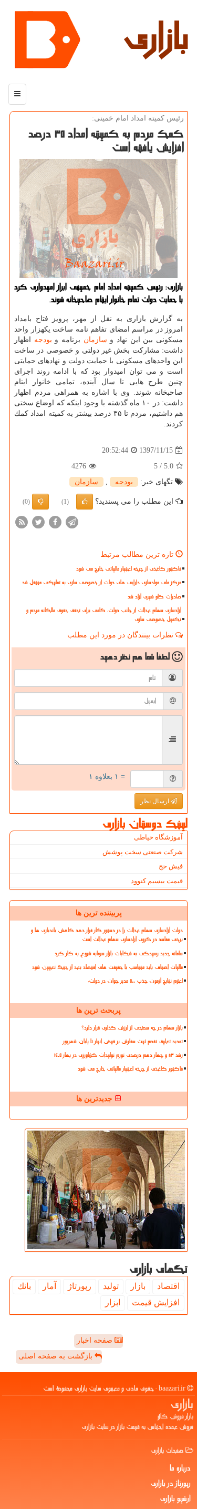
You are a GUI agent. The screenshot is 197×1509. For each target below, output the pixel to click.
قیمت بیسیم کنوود (157, 881)
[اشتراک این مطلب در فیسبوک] (55, 522)
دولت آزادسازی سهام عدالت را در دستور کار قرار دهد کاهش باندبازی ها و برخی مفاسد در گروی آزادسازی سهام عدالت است (107, 935)
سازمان (95, 340)
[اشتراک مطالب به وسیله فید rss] (21, 522)
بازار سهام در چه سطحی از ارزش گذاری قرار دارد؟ (132, 1027)
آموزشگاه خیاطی (158, 837)
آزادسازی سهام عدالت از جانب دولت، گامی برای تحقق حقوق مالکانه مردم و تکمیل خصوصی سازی (103, 615)
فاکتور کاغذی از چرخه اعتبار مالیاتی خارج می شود (128, 568)
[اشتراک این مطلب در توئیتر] (38, 522)
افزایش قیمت (156, 1302)
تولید (111, 1286)
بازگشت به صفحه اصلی (56, 1356)
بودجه (43, 340)
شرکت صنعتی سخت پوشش (142, 852)
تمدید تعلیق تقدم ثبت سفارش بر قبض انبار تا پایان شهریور (123, 1041)
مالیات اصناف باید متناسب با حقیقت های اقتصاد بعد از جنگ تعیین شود (107, 967)
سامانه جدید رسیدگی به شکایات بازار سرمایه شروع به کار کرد (119, 953)
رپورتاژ (79, 1286)
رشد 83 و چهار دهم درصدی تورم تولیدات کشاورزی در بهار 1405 (118, 1055)
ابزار (112, 1302)
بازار (138, 1286)
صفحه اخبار (96, 1340)
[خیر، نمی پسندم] (40, 501)
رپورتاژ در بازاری (170, 1483)
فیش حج (171, 866)
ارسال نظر (155, 801)
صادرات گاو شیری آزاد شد (154, 596)
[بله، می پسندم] (84, 501)
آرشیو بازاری (175, 1498)
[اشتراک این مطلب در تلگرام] (72, 522)
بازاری (156, 37)
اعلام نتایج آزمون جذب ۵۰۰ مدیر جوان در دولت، (135, 980)
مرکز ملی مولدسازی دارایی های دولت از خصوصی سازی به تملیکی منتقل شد (101, 582)
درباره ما (180, 1468)
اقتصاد (168, 1286)
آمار (49, 1286)
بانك (24, 1286)
